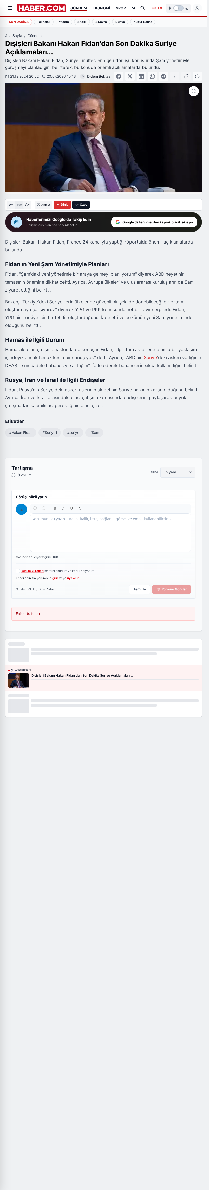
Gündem (35, 35)
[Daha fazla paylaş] (174, 76)
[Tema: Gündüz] (178, 8)
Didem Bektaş (98, 76)
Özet (83, 205)
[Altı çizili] (71, 508)
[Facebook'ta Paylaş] (118, 76)
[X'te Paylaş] (130, 76)
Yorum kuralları (32, 571)
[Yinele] (43, 508)
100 (19, 204)
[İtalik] (63, 508)
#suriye (73, 432)
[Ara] (143, 8)
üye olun (73, 578)
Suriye (150, 357)
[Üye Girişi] (197, 8)
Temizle (139, 589)
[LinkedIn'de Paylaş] (141, 76)
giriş (55, 578)
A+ (27, 205)
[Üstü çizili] (80, 508)
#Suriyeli (50, 432)
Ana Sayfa (13, 35)
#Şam (94, 432)
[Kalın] (55, 508)
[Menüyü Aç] (10, 8)
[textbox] (110, 533)
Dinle (64, 205)
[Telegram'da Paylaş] (163, 76)
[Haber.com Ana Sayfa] (41, 8)
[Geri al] (35, 508)
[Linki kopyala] (186, 76)
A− (11, 205)
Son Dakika (19, 22)
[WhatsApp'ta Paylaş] (152, 76)
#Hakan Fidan (20, 432)
